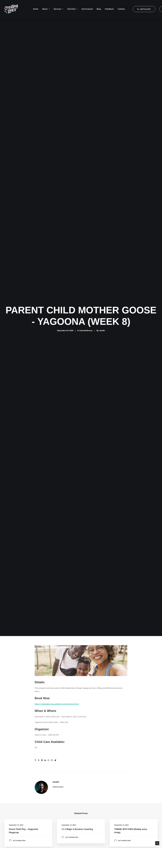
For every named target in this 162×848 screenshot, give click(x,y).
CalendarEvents (86, 330)
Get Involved (87, 9)
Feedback (109, 9)
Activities (71, 9)
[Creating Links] (11, 9)
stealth (102, 330)
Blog (99, 9)
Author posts (58, 787)
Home (35, 9)
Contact (121, 9)
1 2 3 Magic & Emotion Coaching (77, 829)
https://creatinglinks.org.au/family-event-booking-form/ (57, 704)
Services (57, 9)
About (45, 9)
